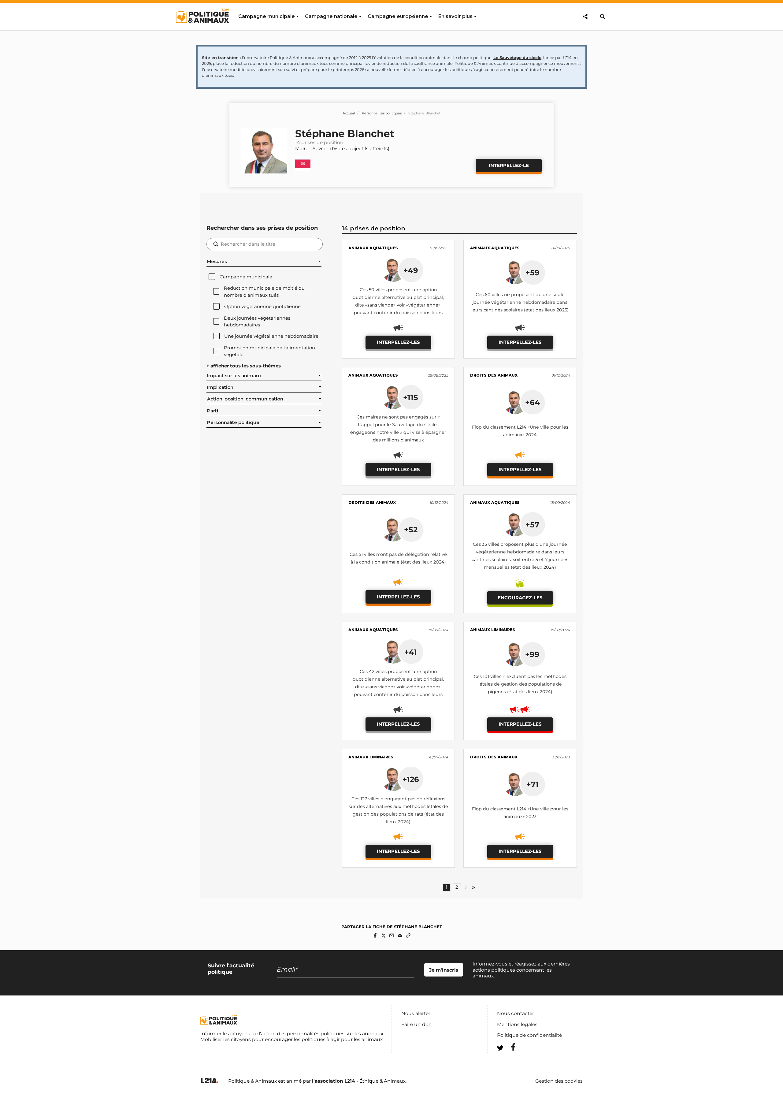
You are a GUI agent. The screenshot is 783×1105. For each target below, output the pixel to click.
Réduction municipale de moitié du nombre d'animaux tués (264, 291)
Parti (212, 411)
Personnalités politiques (382, 113)
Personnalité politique (233, 422)
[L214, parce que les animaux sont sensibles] (209, 1081)
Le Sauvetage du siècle (517, 57)
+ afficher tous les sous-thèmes (243, 366)
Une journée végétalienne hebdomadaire (271, 336)
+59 (532, 272)
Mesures (217, 261)
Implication (220, 387)
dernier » (473, 887)
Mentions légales (517, 1024)
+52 (410, 529)
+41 (410, 652)
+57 (532, 524)
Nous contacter (515, 1013)
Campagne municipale (246, 277)
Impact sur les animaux (234, 375)
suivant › (465, 887)
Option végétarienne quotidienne (262, 306)
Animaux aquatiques (373, 248)
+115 (410, 397)
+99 (532, 654)
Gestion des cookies (559, 1081)
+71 (532, 784)
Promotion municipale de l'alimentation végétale (269, 351)
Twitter (509, 1059)
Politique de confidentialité (529, 1035)
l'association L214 (333, 1081)
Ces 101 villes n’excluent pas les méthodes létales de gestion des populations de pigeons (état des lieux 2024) (520, 684)
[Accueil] (202, 28)
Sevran (321, 148)
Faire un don (416, 1024)
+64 (532, 402)
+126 (411, 779)
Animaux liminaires (492, 629)
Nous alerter (415, 1013)
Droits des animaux (494, 375)
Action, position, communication (245, 399)
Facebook (509, 1047)
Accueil (349, 113)
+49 (410, 270)
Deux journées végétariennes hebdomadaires (257, 321)
